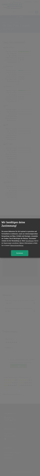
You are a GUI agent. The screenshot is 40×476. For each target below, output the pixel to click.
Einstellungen (30, 241)
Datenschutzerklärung (16, 245)
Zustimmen (19, 253)
